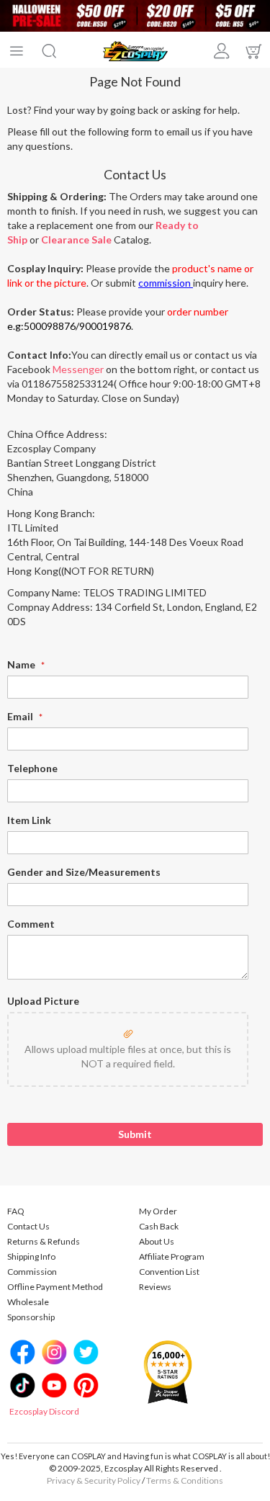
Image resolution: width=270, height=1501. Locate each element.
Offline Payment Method (55, 1286)
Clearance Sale (76, 239)
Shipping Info (31, 1256)
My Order (158, 1211)
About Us (156, 1241)
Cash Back (159, 1226)
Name (22, 664)
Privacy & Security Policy (93, 1480)
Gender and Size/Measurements (84, 872)
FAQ (15, 1211)
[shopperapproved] (168, 1371)
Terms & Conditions (184, 1480)
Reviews (155, 1286)
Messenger (78, 369)
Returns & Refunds (43, 1241)
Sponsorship (31, 1317)
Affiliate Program (171, 1256)
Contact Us (28, 1226)
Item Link (29, 820)
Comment (31, 924)
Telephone (32, 768)
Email (21, 716)
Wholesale (28, 1301)
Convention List (169, 1271)
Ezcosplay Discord (44, 1411)
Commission (32, 1271)
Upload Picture (43, 1001)
